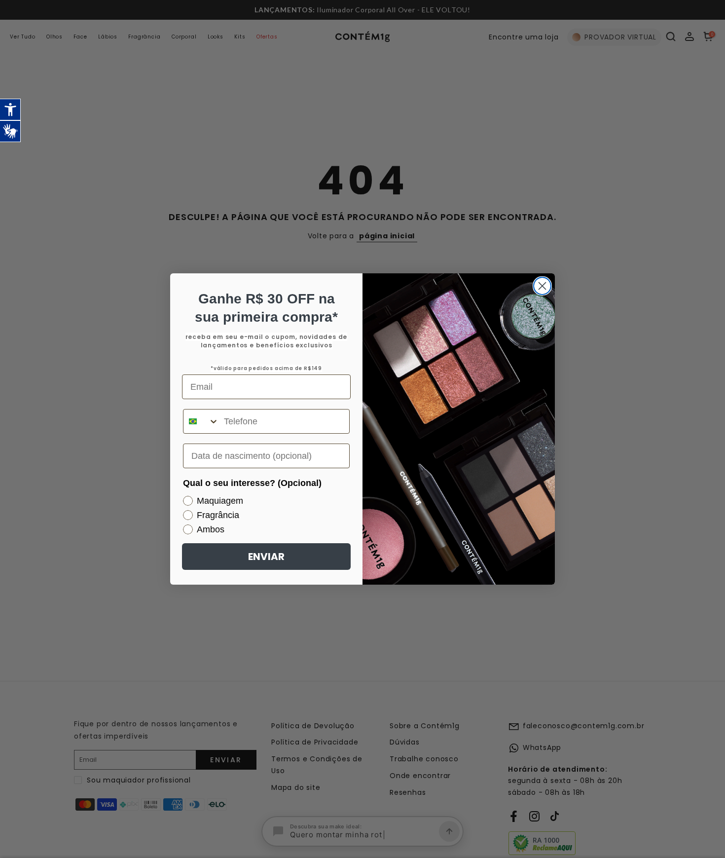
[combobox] (201, 421)
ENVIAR (266, 556)
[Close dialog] (542, 286)
